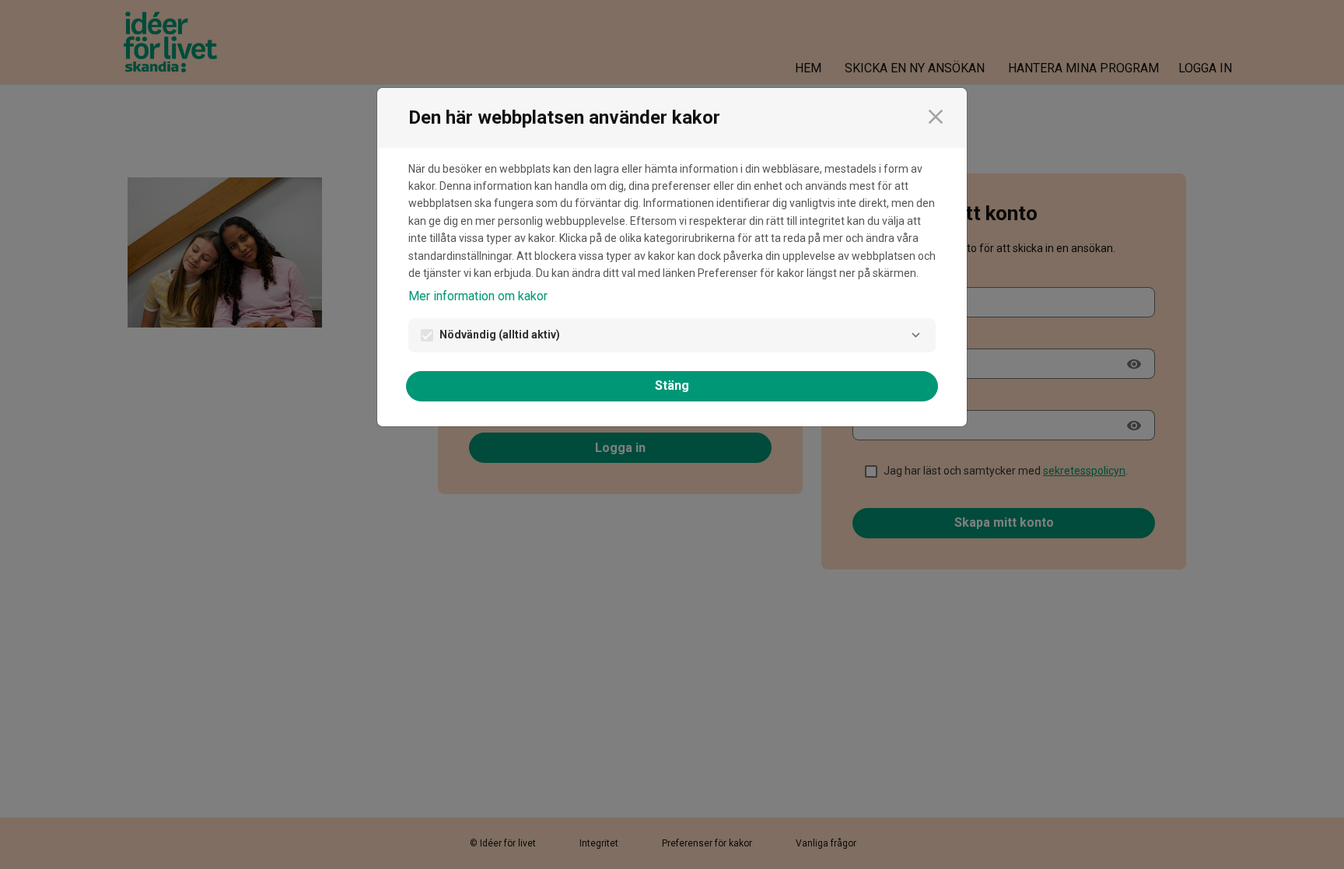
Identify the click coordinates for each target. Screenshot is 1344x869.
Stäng (672, 385)
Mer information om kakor (478, 296)
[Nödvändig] (915, 335)
